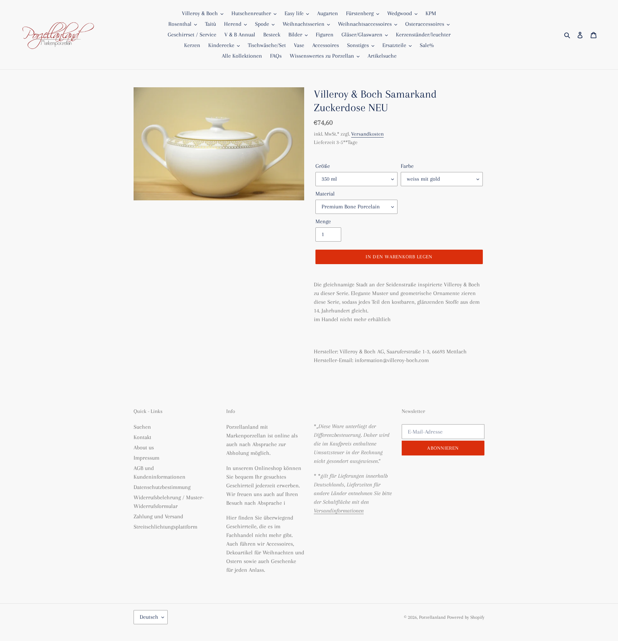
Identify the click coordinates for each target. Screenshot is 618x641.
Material (325, 193)
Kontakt (142, 437)
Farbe (407, 166)
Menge (323, 221)
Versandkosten (367, 134)
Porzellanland (433, 617)
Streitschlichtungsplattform (165, 526)
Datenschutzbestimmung (162, 487)
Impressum (146, 457)
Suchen (142, 427)
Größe (322, 166)
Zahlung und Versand (158, 516)
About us (144, 447)
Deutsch (149, 617)
